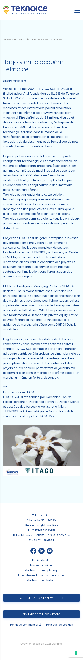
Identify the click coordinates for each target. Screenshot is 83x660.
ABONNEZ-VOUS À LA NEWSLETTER (41, 597)
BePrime (57, 643)
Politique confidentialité (25, 624)
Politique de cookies (59, 624)
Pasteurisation (41, 560)
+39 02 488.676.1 (43, 540)
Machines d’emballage (41, 580)
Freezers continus (41, 565)
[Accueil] (25, 10)
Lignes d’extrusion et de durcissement (41, 575)
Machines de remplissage (41, 570)
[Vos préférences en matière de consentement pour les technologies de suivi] (76, 653)
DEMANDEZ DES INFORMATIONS (41, 614)
